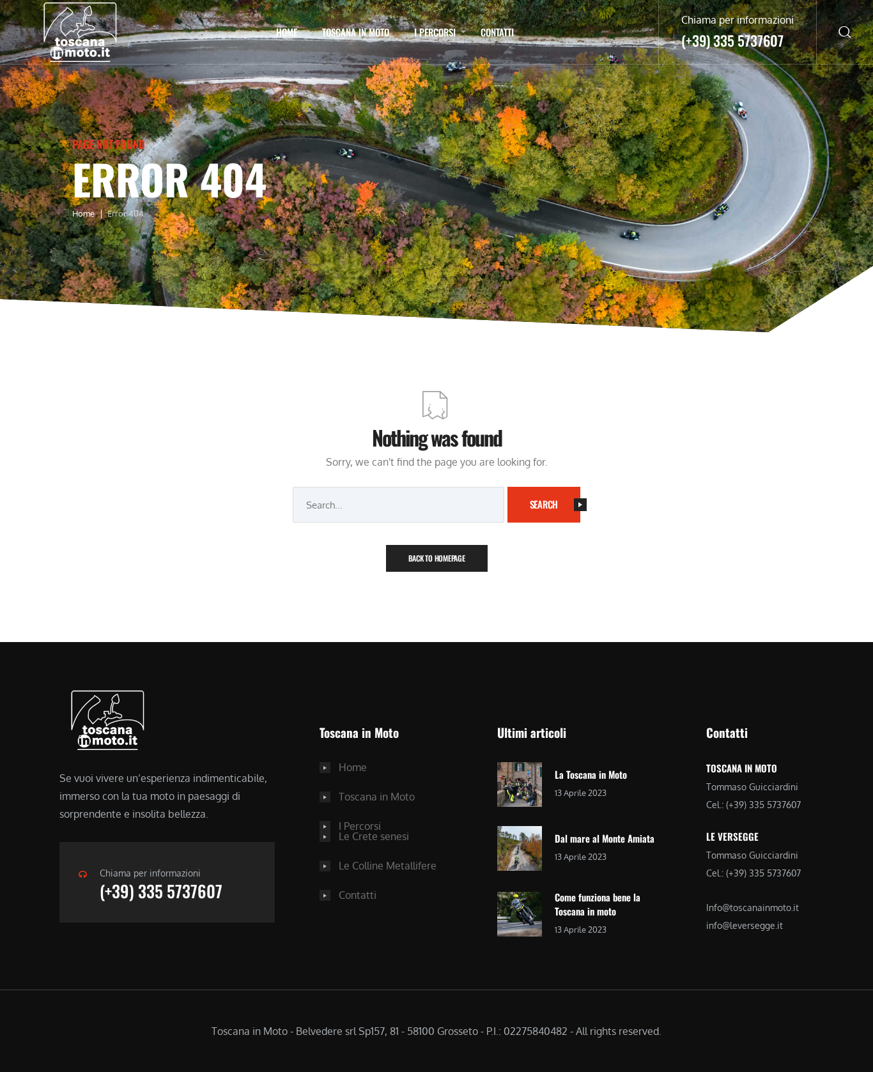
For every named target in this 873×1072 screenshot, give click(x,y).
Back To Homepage (436, 558)
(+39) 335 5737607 (161, 890)
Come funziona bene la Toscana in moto (597, 904)
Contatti (497, 32)
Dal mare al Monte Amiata (604, 838)
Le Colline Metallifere (387, 865)
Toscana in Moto (355, 32)
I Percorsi (435, 32)
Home (286, 32)
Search (544, 504)
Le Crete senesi (374, 836)
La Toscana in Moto (591, 774)
